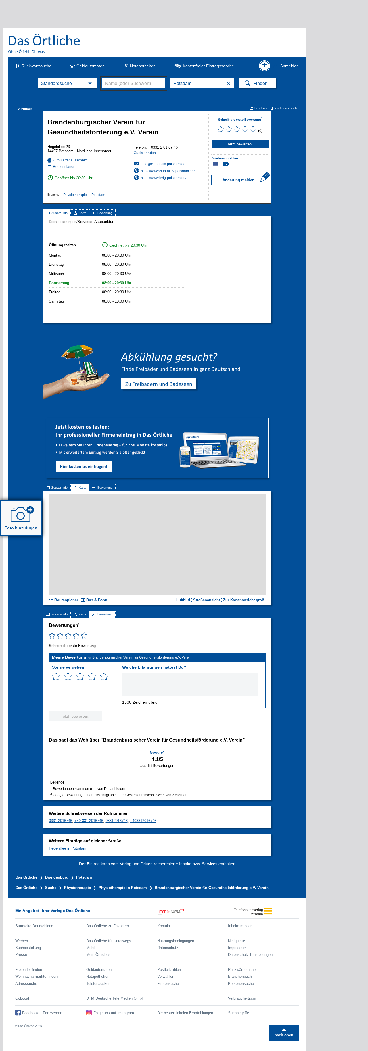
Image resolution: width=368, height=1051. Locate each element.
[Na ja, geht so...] (68, 676)
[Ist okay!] (80, 676)
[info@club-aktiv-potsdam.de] (159, 163)
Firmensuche (168, 983)
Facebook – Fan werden (42, 1013)
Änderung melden (238, 180)
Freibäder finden (28, 969)
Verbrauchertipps (242, 998)
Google (157, 751)
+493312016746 (143, 821)
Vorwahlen (165, 976)
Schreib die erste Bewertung (240, 119)
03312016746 (117, 821)
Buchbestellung (28, 948)
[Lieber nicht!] (56, 676)
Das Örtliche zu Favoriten (107, 926)
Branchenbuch (240, 976)
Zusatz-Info (59, 213)
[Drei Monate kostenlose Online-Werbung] (157, 420)
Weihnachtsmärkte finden (36, 976)
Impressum (237, 948)
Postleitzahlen (169, 969)
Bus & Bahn (96, 600)
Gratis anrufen (145, 153)
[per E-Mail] (229, 164)
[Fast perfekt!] (92, 676)
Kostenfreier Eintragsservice (208, 65)
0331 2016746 (60, 821)
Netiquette (236, 941)
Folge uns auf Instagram (113, 1013)
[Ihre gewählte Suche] (67, 83)
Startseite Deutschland (34, 926)
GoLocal (22, 998)
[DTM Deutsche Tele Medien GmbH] (192, 911)
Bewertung (104, 213)
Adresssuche (26, 983)
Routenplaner (63, 167)
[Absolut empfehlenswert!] (104, 676)
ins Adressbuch (286, 108)
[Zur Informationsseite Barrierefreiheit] (264, 65)
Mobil (90, 948)
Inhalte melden (240, 926)
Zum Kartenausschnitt (70, 160)
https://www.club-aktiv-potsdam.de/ (168, 171)
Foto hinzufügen (21, 528)
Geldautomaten (90, 65)
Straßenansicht (206, 600)
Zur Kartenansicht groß (243, 600)
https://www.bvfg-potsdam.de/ (163, 178)
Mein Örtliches (98, 954)
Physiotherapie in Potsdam (84, 195)
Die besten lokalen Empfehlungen (185, 1013)
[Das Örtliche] (44, 43)
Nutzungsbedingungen (175, 941)
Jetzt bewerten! (240, 144)
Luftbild (183, 600)
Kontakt (163, 926)
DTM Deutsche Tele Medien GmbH (115, 998)
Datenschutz (167, 948)
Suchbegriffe (238, 1013)
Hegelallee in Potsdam (67, 848)
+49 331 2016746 (88, 821)
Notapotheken (143, 65)
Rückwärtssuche (36, 65)
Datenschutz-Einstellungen (250, 954)
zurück (25, 109)
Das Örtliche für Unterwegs (108, 941)
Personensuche (241, 983)
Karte (82, 213)
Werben (21, 941)
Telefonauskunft (99, 983)
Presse (21, 954)
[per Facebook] (216, 164)
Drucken (260, 108)
